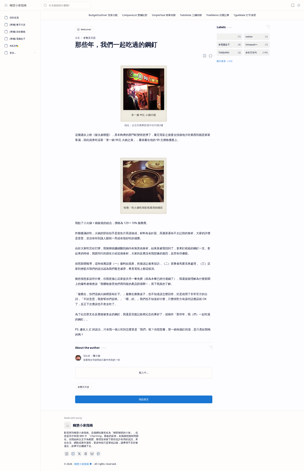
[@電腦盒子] (229, 44)
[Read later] (204, 55)
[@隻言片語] (83, 387)
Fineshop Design (270, 464)
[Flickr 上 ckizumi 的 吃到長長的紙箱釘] (143, 213)
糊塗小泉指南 (18, 5)
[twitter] (257, 36)
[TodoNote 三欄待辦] (191, 15)
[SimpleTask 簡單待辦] (164, 15)
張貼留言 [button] (144, 399)
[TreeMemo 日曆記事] (218, 15)
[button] (6, 5)
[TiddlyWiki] (229, 52)
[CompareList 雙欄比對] (135, 15)
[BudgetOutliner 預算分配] (103, 15)
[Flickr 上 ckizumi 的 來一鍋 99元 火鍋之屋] (144, 121)
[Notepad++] (257, 44)
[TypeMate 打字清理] (245, 15)
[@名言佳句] (257, 52)
